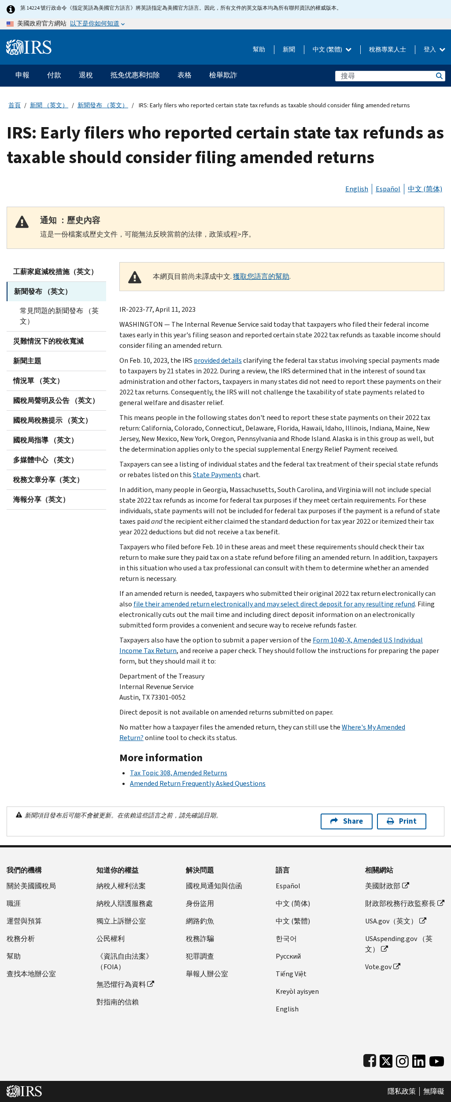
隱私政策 (402, 1091)
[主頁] (29, 44)
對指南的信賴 (117, 1002)
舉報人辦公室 (207, 973)
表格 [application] (184, 75)
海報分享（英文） (41, 499)
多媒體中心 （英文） (45, 459)
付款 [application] (54, 75)
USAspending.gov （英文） (399, 944)
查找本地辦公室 (31, 973)
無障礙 (433, 1091)
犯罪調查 (200, 956)
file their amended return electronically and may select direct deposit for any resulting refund (274, 604)
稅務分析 (21, 938)
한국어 (286, 938)
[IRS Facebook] (369, 1059)
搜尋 (438, 75)
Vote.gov (378, 966)
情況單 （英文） (38, 380)
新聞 (289, 49)
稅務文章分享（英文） (48, 479)
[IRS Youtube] (436, 1059)
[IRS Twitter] (386, 1059)
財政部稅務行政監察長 (400, 903)
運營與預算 (24, 921)
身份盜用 (200, 903)
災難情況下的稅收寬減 (48, 341)
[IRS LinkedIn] (418, 1059)
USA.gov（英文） (391, 921)
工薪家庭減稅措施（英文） (55, 271)
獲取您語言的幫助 (261, 276)
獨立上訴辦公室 (121, 921)
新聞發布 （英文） (103, 105)
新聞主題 (27, 360)
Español (388, 188)
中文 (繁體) (328, 49)
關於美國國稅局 (31, 885)
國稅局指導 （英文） (45, 440)
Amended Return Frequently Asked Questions (198, 783)
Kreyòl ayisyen (297, 991)
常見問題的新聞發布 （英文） (59, 316)
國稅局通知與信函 (214, 885)
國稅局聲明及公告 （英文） (56, 400)
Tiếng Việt (291, 973)
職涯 (14, 903)
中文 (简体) (425, 188)
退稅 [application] (86, 75)
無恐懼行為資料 (121, 984)
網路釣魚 (200, 921)
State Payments (217, 474)
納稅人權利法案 (121, 885)
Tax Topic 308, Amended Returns (178, 772)
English (356, 188)
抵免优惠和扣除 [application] (135, 75)
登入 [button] (430, 49)
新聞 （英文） (49, 105)
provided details (218, 360)
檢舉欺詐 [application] (223, 75)
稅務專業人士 (387, 49)
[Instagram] (402, 1059)
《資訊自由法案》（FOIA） (124, 961)
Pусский (288, 956)
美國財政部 (382, 885)
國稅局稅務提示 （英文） (52, 420)
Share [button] (353, 821)
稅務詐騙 (200, 938)
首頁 (14, 105)
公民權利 (110, 938)
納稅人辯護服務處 (124, 903)
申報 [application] (22, 75)
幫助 (259, 49)
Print (408, 821)
